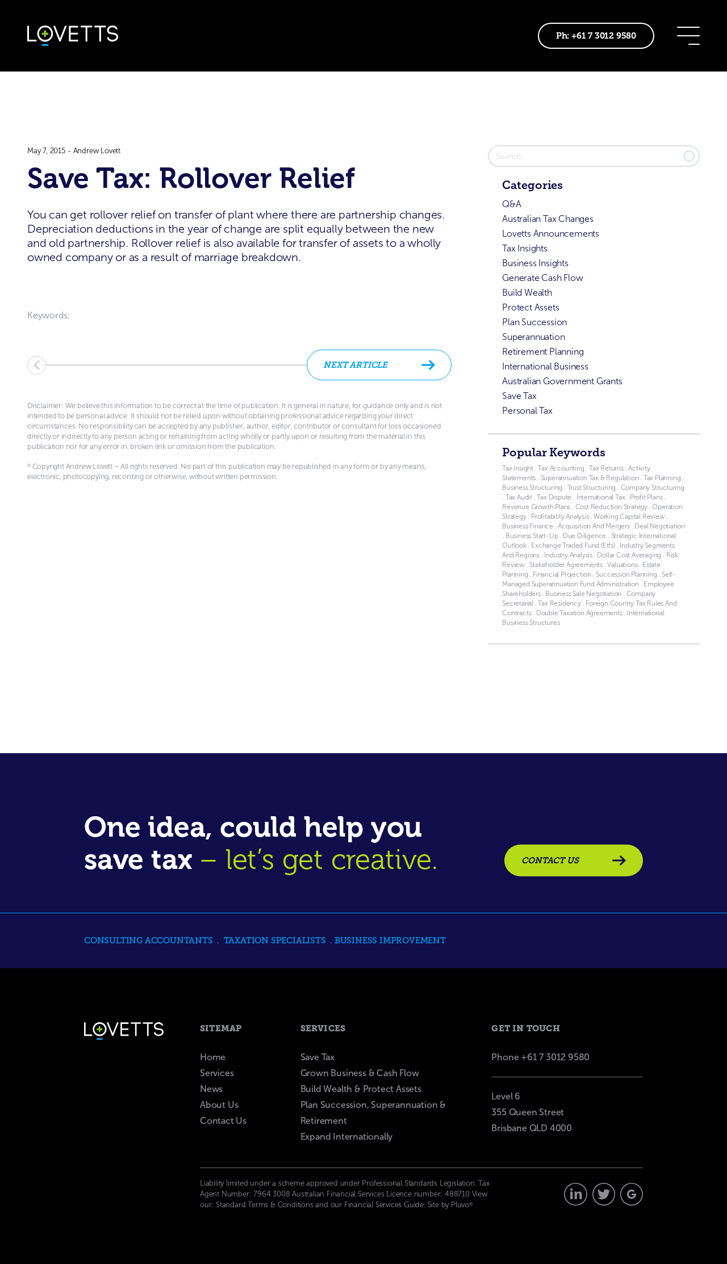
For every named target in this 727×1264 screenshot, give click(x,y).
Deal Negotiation (659, 526)
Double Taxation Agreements (580, 613)
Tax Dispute (554, 497)
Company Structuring (652, 488)
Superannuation (533, 336)
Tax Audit (519, 497)
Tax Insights (525, 248)
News (211, 1089)
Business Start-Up (531, 536)
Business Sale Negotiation (583, 594)
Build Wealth (527, 292)
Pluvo (462, 1204)
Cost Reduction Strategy (611, 507)
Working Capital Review (629, 516)
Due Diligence (584, 536)
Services (216, 1073)
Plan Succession (534, 322)
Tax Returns (606, 468)
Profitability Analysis (560, 516)
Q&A (511, 204)
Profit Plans (646, 497)
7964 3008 (271, 1194)
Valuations (622, 565)
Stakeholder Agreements (566, 565)
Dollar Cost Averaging (629, 555)
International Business (545, 366)
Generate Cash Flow (542, 277)
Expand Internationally (346, 1136)
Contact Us (223, 1120)
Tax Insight (518, 468)
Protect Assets (530, 307)
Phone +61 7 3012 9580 (540, 1057)
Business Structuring (532, 488)
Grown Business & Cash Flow (359, 1073)
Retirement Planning (542, 351)
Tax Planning (662, 478)
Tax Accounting (561, 468)
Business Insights (535, 263)
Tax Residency (559, 603)
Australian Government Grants (562, 381)
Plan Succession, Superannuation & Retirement (373, 1112)
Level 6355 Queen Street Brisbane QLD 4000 (531, 1112)
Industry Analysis (567, 555)
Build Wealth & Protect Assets (360, 1089)
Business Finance (527, 526)
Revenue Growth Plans (536, 507)
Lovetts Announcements (550, 233)
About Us (219, 1104)
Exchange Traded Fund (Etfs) (573, 545)
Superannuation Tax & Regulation (590, 478)
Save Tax (519, 395)
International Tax (600, 497)
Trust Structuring (592, 488)
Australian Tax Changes (548, 218)
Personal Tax (527, 410)
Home (212, 1057)
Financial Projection (562, 574)
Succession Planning (626, 574)
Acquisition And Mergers (593, 526)
